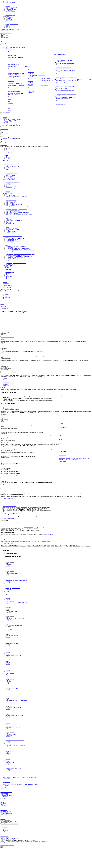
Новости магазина (6, 822)
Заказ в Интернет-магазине (6, 792)
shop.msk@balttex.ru (28, 527)
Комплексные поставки (6, 811)
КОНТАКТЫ (8, 269)
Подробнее (8, 566)
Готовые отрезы (4, 806)
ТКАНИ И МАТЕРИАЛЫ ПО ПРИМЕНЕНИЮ (16, 246)
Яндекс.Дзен (7, 297)
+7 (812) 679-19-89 (4, 29)
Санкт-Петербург (9, 152)
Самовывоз (3, 790)
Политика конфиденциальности (7, 797)
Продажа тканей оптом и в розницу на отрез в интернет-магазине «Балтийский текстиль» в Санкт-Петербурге (24, 841)
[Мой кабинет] (1, 126)
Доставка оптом (4, 814)
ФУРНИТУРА (6, 118)
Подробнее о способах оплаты (7, 498)
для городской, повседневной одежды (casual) (69, 458)
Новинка (2, 802)
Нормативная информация (6, 795)
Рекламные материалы (5, 799)
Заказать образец (4, 369)
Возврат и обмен (4, 794)
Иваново (7, 153)
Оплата (2, 788)
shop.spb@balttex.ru (6, 291)
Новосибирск (8, 158)
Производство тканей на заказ (7, 813)
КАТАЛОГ (5, 115)
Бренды (2, 815)
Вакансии (3, 817)
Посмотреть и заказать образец (7, 477)
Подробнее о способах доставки (7, 518)
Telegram (6, 295)
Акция (2, 804)
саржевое (2, 357)
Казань (7, 155)
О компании (3, 808)
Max (4, 299)
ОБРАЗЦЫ (5, 122)
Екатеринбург (8, 157)
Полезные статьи (4, 796)
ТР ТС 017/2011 (62, 455)
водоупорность (71, 447)
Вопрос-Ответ (4, 798)
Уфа (6, 156)
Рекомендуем (3, 805)
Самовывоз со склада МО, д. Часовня (11, 504)
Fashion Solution (62, 461)
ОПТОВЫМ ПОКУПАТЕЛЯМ (12, 182)
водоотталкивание (63, 447)
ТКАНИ (5, 117)
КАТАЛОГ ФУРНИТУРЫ (11, 225)
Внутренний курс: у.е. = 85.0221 (7, 845)
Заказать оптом (4, 810)
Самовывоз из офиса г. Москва (9, 506)
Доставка (2, 789)
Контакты (3, 819)
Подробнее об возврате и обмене (8, 543)
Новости (2, 816)
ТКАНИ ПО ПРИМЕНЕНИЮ (9, 120)
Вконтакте (7, 294)
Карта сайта (3, 842)
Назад (7, 149)
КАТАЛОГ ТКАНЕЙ (10, 195)
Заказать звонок (4, 145)
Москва (7, 151)
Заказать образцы (4, 793)
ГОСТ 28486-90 (62, 451)
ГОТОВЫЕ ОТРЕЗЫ (7, 121)
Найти (2, 847)
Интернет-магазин (4, 787)
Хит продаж (3, 803)
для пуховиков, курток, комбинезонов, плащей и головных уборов (74, 459)
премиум (2, 343)
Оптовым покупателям (5, 807)
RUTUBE (5, 298)
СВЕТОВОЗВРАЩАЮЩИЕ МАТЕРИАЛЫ (12, 119)
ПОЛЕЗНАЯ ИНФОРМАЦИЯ (12, 166)
